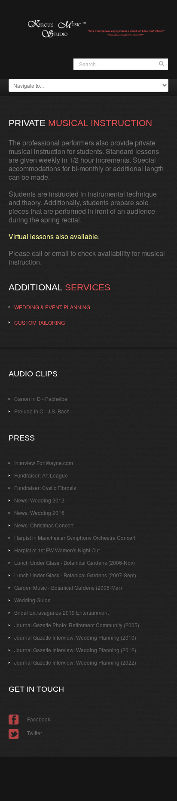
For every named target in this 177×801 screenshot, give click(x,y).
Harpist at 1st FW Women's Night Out (57, 550)
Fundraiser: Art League (41, 475)
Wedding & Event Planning (52, 307)
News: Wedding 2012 (39, 500)
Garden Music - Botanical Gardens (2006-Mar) (68, 587)
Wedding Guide (32, 600)
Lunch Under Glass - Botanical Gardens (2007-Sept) (75, 575)
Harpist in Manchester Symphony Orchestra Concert (74, 537)
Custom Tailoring (39, 322)
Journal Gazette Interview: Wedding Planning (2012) (75, 649)
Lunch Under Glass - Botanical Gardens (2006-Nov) (74, 562)
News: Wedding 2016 (39, 512)
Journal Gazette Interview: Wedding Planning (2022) (75, 662)
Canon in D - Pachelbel (41, 398)
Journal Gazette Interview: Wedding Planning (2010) (75, 637)
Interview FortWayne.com (43, 462)
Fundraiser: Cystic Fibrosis (45, 487)
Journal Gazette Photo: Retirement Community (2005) (76, 624)
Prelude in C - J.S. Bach (42, 411)
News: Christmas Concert (43, 525)
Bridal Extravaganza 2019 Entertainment (61, 612)
